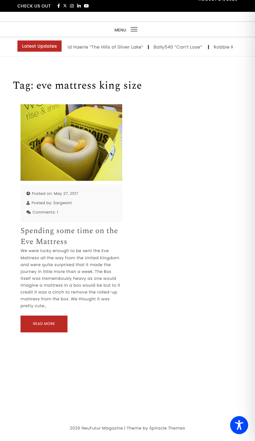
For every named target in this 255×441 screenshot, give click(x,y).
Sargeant (62, 203)
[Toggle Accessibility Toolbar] (239, 425)
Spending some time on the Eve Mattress (69, 236)
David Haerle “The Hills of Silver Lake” (99, 47)
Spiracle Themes (167, 428)
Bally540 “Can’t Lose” (176, 47)
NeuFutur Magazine (102, 428)
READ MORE (44, 323)
